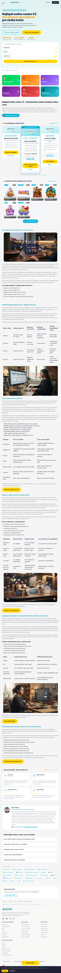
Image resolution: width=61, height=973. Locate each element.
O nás (3, 942)
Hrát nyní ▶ (31, 962)
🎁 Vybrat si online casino (11, 115)
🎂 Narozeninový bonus (31, 875)
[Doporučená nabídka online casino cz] (30, 149)
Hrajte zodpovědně (47, 965)
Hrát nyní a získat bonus (30, 165)
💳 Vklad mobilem (18, 878)
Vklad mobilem (44, 932)
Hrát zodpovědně (9, 721)
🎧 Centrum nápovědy (28, 881)
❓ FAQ (19, 881)
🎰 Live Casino (6, 869)
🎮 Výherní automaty (17, 869)
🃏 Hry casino (39, 878)
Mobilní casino (44, 936)
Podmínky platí (35, 171)
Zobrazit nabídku (11, 152)
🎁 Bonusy (50, 872)
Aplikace (43, 934)
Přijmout (5, 970)
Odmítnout (12, 970)
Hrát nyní (55, 2)
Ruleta (3, 930)
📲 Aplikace (53, 875)
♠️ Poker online (19, 872)
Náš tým (10, 901)
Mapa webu (4, 901)
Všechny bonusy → (54, 123)
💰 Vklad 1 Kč (48, 878)
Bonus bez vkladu (25, 926)
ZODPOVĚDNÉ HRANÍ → (11, 895)
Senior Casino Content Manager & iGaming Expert (23, 809)
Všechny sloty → (53, 181)
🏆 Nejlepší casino (29, 878)
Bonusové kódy (24, 932)
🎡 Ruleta (43, 872)
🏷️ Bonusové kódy (44, 875)
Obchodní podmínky (6, 955)
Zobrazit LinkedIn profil (18, 826)
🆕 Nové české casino (30, 869)
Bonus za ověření (25, 936)
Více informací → (11, 155)
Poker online (5, 932)
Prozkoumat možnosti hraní (12, 761)
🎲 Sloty (55, 878)
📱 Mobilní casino (7, 878)
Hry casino (4, 934)
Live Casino (4, 924)
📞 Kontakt (12, 881)
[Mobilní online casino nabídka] (50, 147)
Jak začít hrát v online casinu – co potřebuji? (15, 844)
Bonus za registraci (25, 928)
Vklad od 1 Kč (44, 924)
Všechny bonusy (25, 924)
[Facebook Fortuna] (7, 918)
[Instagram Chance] (13, 918)
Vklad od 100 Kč (44, 930)
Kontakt (19, 901)
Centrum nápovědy (27, 901)
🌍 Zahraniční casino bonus (32, 872)
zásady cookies (42, 968)
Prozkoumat (50, 161)
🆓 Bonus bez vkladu (42, 869)
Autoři (15, 901)
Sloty (3, 928)
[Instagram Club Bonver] (10, 918)
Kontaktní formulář (6, 951)
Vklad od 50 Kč (44, 928)
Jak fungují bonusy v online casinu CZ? (13, 849)
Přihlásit (48, 2)
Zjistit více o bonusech (32, 32)
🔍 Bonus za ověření (18, 875)
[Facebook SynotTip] (3, 918)
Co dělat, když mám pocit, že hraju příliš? (14, 859)
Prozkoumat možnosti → (30, 61)
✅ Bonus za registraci (8, 872)
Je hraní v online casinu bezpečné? (12, 854)
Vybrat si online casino (12, 32)
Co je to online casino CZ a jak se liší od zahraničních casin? (19, 839)
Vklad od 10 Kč (44, 926)
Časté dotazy (5, 953)
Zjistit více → (30, 169)
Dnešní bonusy (24, 930)
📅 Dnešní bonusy (7, 875)
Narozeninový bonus (26, 934)
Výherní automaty (6, 926)
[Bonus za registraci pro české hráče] (11, 142)
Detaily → (50, 164)
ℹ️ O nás (5, 881)
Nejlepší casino (5, 936)
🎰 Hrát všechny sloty (30, 221)
